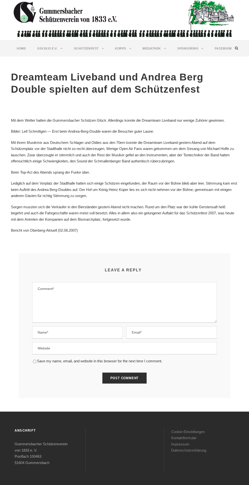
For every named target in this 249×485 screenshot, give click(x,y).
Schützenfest (86, 48)
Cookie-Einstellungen (188, 432)
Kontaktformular (183, 438)
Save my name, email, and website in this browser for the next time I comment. (99, 361)
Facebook (223, 48)
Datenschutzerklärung (188, 450)
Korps (120, 48)
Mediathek (151, 48)
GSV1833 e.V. (47, 48)
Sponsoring (187, 48)
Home (21, 48)
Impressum (180, 444)
